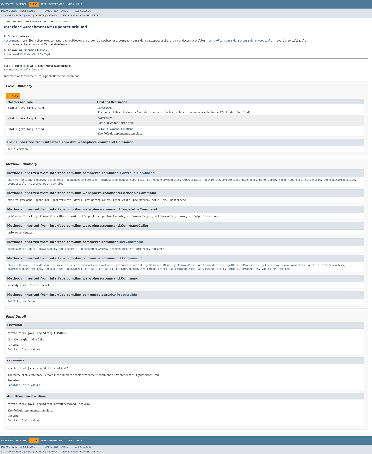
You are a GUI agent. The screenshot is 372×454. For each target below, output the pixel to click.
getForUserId (68, 248)
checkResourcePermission (50, 265)
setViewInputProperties (46, 183)
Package (21, 4)
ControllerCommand (221, 40)
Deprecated (56, 4)
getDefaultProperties (243, 265)
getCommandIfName (158, 265)
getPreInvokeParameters (25, 268)
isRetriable (267, 179)
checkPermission (19, 179)
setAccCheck (118, 248)
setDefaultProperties (243, 268)
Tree (44, 4)
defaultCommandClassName (115, 129)
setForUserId (139, 248)
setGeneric (313, 179)
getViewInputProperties (221, 179)
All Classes (83, 11)
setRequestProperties (339, 179)
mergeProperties (290, 179)
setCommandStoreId (211, 268)
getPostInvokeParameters (326, 265)
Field (29, 15)
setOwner (158, 248)
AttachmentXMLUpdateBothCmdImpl (27, 54)
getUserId (106, 268)
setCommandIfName (182, 268)
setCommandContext (154, 268)
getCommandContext (129, 265)
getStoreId (74, 268)
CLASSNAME (105, 107)
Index (70, 4)
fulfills (14, 301)
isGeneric (249, 179)
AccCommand (11, 40)
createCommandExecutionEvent (92, 265)
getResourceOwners (93, 248)
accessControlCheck (21, 248)
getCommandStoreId (211, 265)
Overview (7, 4)
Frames (47, 11)
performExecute (127, 268)
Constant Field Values (24, 349)
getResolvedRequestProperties (122, 179)
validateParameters (276, 268)
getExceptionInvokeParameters (283, 265)
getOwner (29, 301)
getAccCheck (47, 248)
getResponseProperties (163, 179)
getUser (90, 268)
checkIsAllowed (18, 265)
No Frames (61, 11)
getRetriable (192, 179)
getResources (54, 268)
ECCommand (245, 40)
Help (79, 4)
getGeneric (55, 179)
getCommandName (184, 265)
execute (39, 179)
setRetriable (17, 183)
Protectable (263, 40)
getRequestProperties (81, 179)
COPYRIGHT (105, 118)
